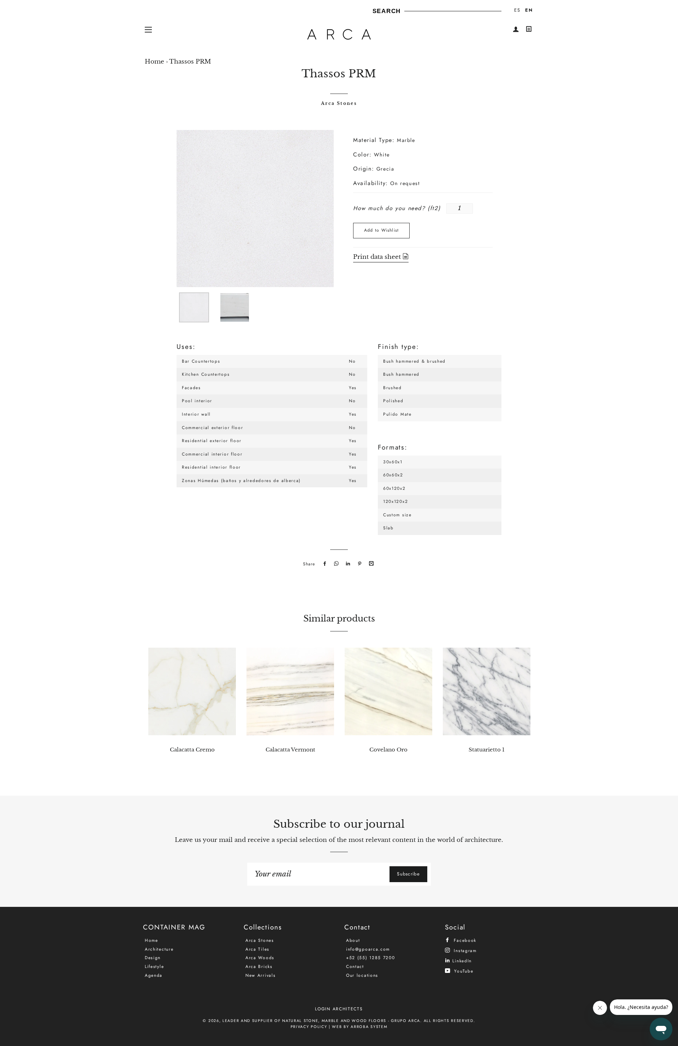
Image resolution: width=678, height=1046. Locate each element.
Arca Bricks (259, 966)
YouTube (462, 971)
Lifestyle (154, 966)
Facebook (464, 940)
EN (529, 10)
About (353, 940)
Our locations (362, 975)
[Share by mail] (370, 564)
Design (153, 958)
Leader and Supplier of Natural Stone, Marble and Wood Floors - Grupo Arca (321, 1020)
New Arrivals (260, 975)
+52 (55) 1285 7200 (370, 958)
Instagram (464, 950)
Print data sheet (378, 257)
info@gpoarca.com (368, 949)
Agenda (153, 975)
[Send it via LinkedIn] (347, 564)
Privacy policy (309, 1026)
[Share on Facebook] (324, 564)
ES (517, 10)
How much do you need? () (396, 208)
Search (387, 11)
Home (154, 61)
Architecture (159, 949)
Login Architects (339, 1009)
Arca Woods (259, 958)
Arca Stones (339, 103)
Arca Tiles (257, 949)
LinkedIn (461, 961)
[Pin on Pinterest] (359, 564)
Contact (355, 966)
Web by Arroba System (359, 1026)
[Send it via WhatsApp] (335, 564)
